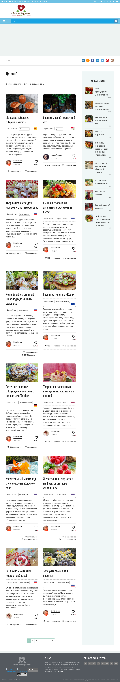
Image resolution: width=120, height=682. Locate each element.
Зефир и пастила (63, 582)
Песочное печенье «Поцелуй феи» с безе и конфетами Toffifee (20, 391)
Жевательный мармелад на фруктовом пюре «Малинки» (58, 483)
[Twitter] (114, 1)
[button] (4, 21)
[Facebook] (104, 1)
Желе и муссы (24, 129)
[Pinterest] (110, 1)
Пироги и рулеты (62, 219)
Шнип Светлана (17, 161)
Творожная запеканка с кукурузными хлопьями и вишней (58, 391)
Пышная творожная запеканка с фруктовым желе (57, 207)
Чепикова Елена (55, 431)
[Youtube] (117, 1)
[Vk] (95, 1)
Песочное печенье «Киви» (58, 294)
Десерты (59, 129)
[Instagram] (107, 1)
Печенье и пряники (62, 301)
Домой (8, 60)
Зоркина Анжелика (56, 155)
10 (52, 641)
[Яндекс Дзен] (101, 1)
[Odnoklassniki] (98, 1)
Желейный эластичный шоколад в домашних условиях (20, 299)
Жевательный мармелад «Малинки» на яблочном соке (21, 483)
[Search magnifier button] (116, 21)
